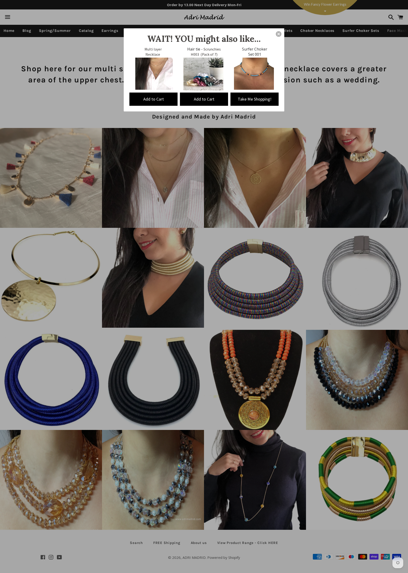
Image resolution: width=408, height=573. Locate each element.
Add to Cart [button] (153, 99)
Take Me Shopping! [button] (255, 99)
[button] (278, 34)
